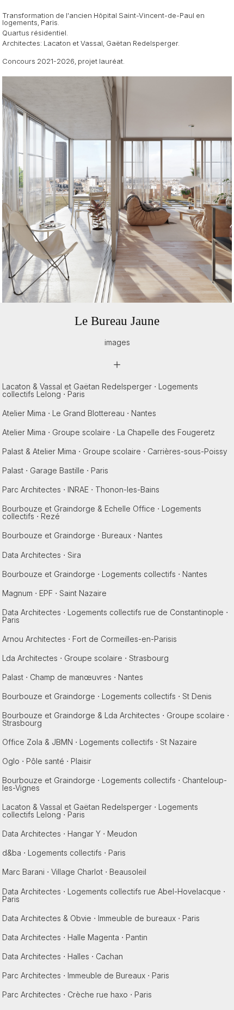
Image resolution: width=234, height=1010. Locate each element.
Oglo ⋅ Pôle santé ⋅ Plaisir (46, 761)
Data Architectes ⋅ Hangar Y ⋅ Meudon (69, 833)
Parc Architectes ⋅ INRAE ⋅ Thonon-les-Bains (80, 489)
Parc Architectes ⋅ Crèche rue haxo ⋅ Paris (77, 994)
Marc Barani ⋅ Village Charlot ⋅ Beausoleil (74, 871)
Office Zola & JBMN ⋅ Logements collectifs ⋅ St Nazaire (99, 742)
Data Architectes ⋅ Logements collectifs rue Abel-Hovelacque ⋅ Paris (113, 895)
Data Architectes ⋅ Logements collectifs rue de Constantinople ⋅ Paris (115, 616)
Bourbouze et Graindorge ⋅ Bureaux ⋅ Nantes (82, 535)
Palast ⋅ (55, 470)
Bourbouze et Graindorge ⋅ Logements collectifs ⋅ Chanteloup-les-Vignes (114, 783)
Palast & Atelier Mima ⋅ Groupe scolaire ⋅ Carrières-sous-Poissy (114, 451)
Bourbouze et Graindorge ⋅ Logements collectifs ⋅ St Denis (107, 696)
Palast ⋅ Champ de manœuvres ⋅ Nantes (72, 677)
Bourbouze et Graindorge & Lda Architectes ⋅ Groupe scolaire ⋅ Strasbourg (115, 719)
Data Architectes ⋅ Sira (41, 555)
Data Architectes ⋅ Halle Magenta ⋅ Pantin (74, 937)
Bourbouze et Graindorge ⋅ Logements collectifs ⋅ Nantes (104, 574)
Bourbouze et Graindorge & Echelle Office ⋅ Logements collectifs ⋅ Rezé (101, 512)
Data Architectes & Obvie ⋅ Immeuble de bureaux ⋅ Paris (101, 918)
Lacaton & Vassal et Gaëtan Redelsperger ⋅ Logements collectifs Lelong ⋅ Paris (100, 390)
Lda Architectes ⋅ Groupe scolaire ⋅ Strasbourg (85, 658)
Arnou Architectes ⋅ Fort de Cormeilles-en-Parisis (89, 639)
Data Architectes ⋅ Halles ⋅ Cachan (62, 956)
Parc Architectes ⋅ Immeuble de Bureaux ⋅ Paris (85, 975)
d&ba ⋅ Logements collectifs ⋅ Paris (64, 852)
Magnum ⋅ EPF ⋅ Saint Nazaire (54, 593)
